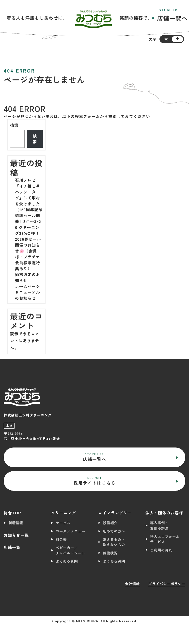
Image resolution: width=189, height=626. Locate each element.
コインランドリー (115, 513)
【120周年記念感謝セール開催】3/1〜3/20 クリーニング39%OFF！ (29, 221)
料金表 (61, 539)
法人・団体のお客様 (164, 513)
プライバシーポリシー (166, 583)
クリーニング (63, 513)
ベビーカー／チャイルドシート (70, 550)
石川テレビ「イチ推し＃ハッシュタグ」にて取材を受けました (27, 192)
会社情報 (132, 583)
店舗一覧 (12, 547)
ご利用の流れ (161, 549)
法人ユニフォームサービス (165, 539)
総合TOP (12, 513)
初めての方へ (114, 531)
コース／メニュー (70, 531)
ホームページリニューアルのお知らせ (27, 292)
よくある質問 (67, 561)
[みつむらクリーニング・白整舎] (93, 17)
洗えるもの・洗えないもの (114, 542)
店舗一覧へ (172, 18)
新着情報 (15, 522)
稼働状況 (110, 552)
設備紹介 (110, 522)
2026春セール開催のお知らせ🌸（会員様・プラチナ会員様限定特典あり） (28, 253)
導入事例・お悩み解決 (159, 525)
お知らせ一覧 (16, 535)
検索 (14, 125)
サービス (63, 522)
